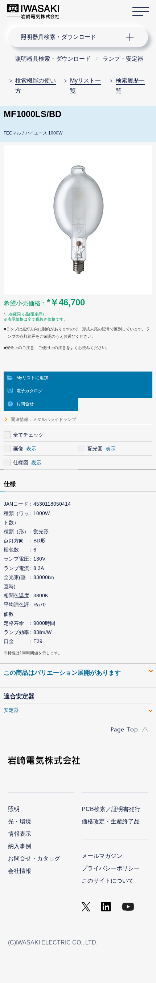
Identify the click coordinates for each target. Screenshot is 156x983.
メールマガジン (102, 856)
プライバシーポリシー (111, 868)
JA (73, 8)
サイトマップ (140, 11)
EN (84, 8)
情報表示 (19, 834)
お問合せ (25, 403)
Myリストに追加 (32, 377)
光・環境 (19, 821)
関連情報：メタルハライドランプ (43, 419)
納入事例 (19, 846)
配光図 (95, 449)
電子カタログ (29, 390)
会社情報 (19, 871)
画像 (18, 449)
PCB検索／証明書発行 (111, 809)
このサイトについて (108, 881)
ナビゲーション (71, 37)
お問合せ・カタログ (34, 858)
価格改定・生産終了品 (111, 821)
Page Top (124, 729)
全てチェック (28, 435)
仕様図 (20, 462)
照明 (14, 809)
